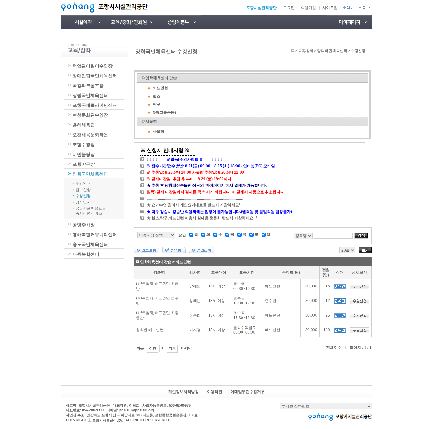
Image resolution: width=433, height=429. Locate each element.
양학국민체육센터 (90, 173)
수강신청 (83, 196)
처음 (140, 348)
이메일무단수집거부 (247, 391)
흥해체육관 (84, 124)
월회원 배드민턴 (150, 330)
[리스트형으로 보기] (146, 252)
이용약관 (214, 391)
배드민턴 (160, 88)
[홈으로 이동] (292, 50)
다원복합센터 (86, 254)
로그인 (288, 7)
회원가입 (308, 7)
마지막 (186, 348)
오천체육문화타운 (90, 134)
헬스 (156, 96)
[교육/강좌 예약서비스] (131, 22)
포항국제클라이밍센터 (95, 105)
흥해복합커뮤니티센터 (95, 234)
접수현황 (83, 190)
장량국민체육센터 (90, 95)
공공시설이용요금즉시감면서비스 (90, 210)
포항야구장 (84, 164)
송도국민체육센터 (90, 244)
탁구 (156, 104)
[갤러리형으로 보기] (201, 252)
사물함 (151, 121)
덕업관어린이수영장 (93, 65)
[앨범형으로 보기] (174, 252)
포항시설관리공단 (261, 7)
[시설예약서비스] (83, 22)
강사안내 (83, 202)
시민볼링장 (84, 154)
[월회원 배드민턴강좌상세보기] (359, 332)
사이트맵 (330, 7)
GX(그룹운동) (164, 112)
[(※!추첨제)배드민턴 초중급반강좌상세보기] (359, 317)
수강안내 (83, 183)
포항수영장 (84, 144)
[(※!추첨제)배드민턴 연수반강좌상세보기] (359, 302)
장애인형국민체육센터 (95, 75)
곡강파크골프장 (88, 85)
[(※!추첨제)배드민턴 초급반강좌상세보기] (359, 288)
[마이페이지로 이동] (349, 22)
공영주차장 (84, 224)
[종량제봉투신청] (178, 22)
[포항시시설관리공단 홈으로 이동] (104, 7)
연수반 (270, 300)
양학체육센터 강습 (161, 78)
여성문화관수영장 (90, 115)
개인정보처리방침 (183, 391)
